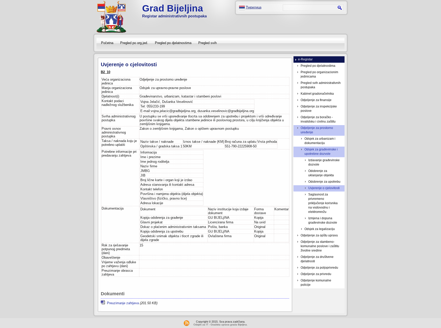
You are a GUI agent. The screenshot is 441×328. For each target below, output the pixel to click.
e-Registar (305, 59)
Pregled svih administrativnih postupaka (321, 85)
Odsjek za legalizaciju (319, 229)
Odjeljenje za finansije (316, 100)
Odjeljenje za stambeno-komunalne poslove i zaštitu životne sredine (320, 246)
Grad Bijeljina (172, 8)
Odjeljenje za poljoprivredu (319, 267)
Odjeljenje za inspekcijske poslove (319, 109)
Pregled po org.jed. (134, 43)
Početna (107, 43)
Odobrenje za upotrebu (324, 181)
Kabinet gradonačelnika (317, 93)
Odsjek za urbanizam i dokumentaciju (319, 141)
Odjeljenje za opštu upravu (319, 235)
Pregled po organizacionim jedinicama (319, 74)
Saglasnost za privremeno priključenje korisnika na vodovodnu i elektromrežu (323, 203)
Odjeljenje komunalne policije (316, 283)
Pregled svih (207, 43)
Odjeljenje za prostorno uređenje (317, 130)
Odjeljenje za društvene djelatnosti (317, 259)
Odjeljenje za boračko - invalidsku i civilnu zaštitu (318, 119)
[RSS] (186, 323)
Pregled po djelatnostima (173, 43)
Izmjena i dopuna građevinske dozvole (322, 220)
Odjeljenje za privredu (316, 274)
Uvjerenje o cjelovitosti (324, 188)
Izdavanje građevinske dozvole (324, 162)
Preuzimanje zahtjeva (122, 303)
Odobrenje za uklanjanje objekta (321, 173)
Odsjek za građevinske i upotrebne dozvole (321, 152)
